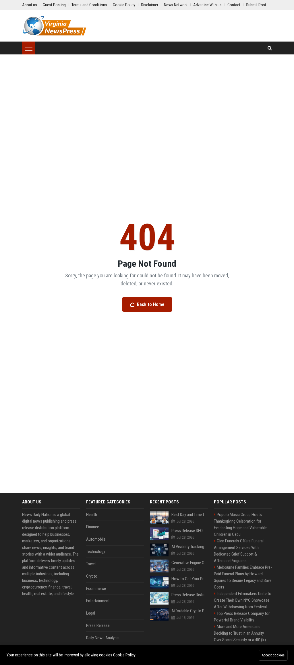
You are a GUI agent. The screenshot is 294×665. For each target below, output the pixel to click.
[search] (270, 48)
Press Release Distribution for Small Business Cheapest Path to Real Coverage (189, 594)
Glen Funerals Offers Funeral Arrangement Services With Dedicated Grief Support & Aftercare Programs (239, 550)
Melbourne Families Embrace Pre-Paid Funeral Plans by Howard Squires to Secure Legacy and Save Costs (243, 577)
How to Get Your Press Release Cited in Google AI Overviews (189, 578)
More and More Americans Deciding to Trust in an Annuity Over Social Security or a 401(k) (240, 633)
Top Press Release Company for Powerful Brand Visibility (242, 617)
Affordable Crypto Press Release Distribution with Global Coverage (189, 610)
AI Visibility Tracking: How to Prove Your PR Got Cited (189, 546)
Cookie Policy (124, 655)
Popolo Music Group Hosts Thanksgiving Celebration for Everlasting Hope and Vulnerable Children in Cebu (240, 524)
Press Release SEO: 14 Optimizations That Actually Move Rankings (189, 530)
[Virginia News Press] (54, 26)
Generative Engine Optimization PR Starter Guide (189, 562)
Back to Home (150, 304)
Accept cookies (273, 655)
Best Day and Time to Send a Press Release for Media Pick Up (189, 514)
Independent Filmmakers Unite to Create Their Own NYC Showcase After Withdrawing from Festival (242, 600)
